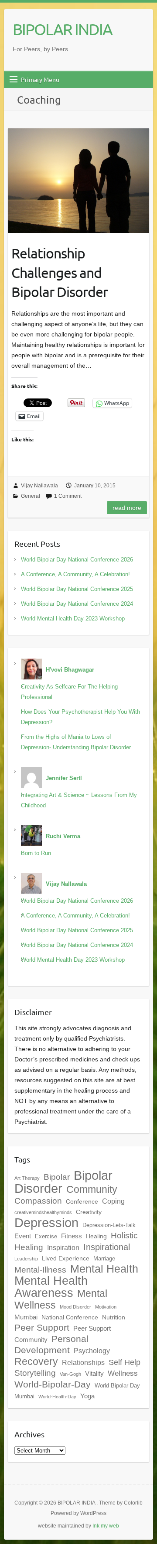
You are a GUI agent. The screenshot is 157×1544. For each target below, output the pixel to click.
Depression (46, 1223)
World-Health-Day (57, 1396)
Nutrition (113, 1317)
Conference (82, 1201)
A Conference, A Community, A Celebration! (75, 574)
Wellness (123, 1373)
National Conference (69, 1317)
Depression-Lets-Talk (109, 1225)
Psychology (92, 1351)
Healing (96, 1236)
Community (91, 1189)
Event (22, 1236)
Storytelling (35, 1373)
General (30, 496)
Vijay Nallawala (39, 486)
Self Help (124, 1362)
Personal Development (51, 1344)
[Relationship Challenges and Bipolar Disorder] (79, 180)
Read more (127, 507)
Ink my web (105, 1526)
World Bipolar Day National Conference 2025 (77, 589)
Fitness (71, 1236)
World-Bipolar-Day (52, 1384)
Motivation (105, 1306)
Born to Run (36, 853)
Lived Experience (65, 1258)
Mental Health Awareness (51, 1286)
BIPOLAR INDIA (62, 29)
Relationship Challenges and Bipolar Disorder (59, 272)
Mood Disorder (75, 1306)
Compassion (38, 1200)
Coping (113, 1201)
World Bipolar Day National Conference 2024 (77, 604)
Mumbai (26, 1317)
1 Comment (68, 496)
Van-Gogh (70, 1374)
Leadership (26, 1258)
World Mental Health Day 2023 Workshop (73, 618)
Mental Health (104, 1269)
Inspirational (106, 1247)
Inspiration (63, 1247)
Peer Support (41, 1327)
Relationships (83, 1362)
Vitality (94, 1373)
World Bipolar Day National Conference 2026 (77, 559)
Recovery (36, 1361)
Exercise (46, 1237)
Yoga (87, 1396)
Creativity (89, 1211)
